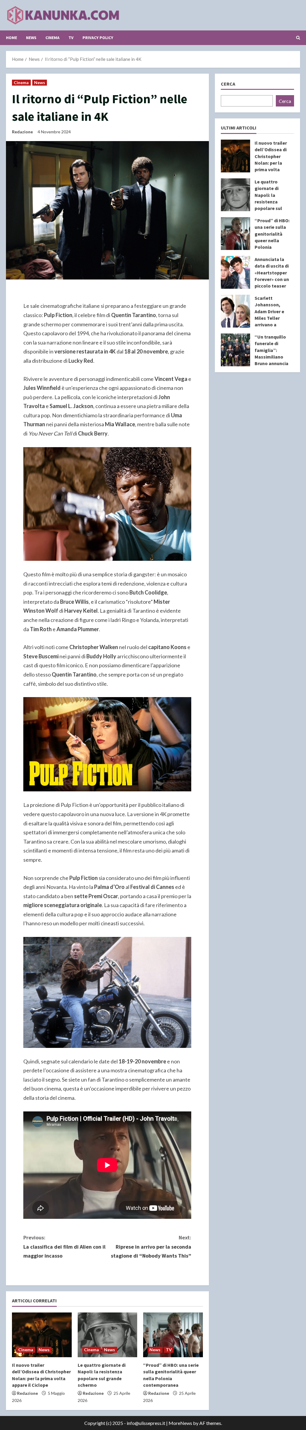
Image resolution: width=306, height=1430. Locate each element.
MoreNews (180, 1423)
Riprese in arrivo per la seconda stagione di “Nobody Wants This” (151, 1246)
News (31, 37)
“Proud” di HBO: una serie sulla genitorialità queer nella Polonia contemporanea (235, 233)
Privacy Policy (97, 37)
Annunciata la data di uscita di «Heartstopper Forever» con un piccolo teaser (235, 272)
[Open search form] (298, 38)
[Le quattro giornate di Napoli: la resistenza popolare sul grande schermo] (107, 1334)
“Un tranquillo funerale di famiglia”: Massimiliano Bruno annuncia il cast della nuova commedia (235, 349)
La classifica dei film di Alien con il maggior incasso (64, 1246)
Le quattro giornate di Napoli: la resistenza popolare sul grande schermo (235, 194)
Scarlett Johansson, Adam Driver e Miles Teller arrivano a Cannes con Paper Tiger (235, 311)
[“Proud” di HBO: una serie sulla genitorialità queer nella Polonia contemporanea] (173, 1334)
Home (11, 37)
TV (71, 37)
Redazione (22, 131)
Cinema (52, 37)
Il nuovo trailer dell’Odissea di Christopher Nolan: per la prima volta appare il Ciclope (235, 156)
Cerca (228, 84)
